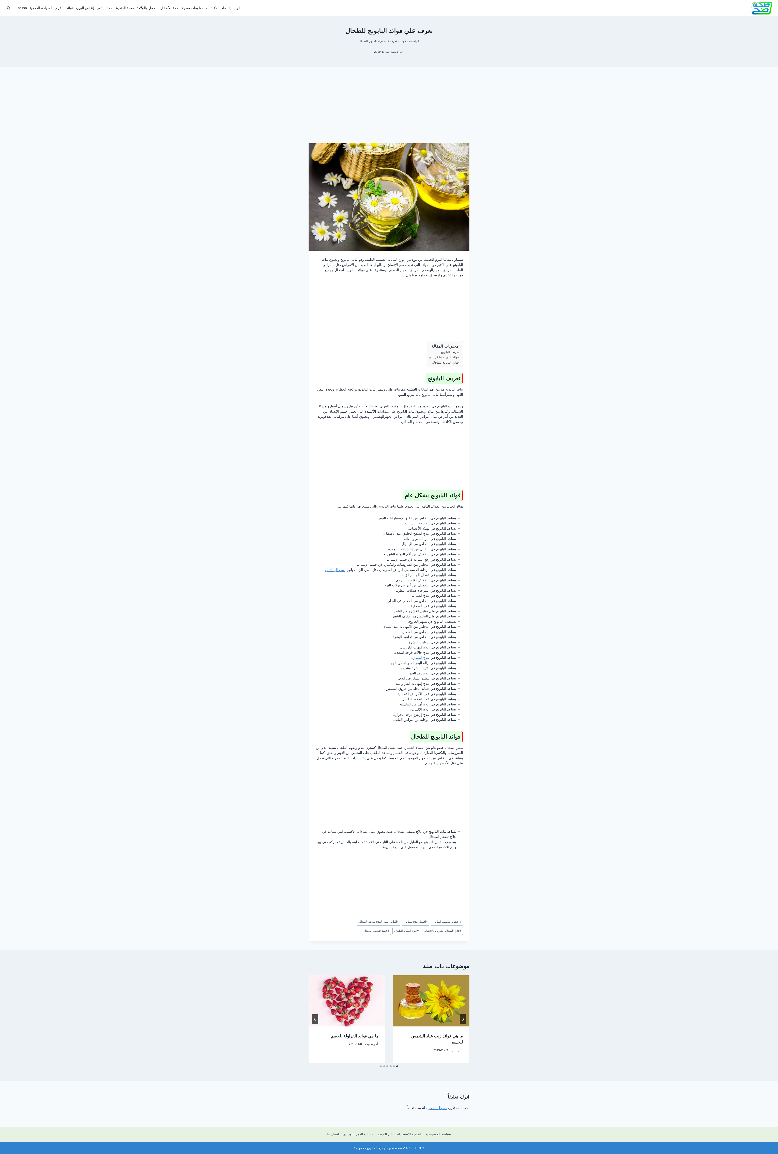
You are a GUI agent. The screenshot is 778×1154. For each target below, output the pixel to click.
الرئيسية (234, 8)
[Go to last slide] (463, 1019)
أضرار (59, 8)
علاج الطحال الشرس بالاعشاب (442, 930)
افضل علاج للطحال (415, 921)
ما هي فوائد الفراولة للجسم (354, 1036)
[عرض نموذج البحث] (8, 8)
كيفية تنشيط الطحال (376, 930)
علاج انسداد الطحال (406, 930)
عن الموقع (385, 1134)
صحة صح (395, 1148)
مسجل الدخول (436, 1108)
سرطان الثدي (335, 570)
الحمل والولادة (147, 8)
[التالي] (315, 1019)
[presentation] (431, 1000)
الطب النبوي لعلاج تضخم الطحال (379, 921)
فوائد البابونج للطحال (445, 362)
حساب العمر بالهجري (358, 1134)
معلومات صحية (192, 8)
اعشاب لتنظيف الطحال (447, 921)
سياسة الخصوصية (438, 1134)
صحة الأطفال (169, 8)
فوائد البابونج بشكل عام (444, 357)
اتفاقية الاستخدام (409, 1134)
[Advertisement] (389, 111)
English (21, 8)
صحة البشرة (125, 8)
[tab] (397, 1066)
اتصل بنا (333, 1134)
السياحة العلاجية (40, 8)
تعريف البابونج (450, 352)
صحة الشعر (105, 8)
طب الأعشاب (216, 8)
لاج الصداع (419, 658)
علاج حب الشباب (417, 523)
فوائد (70, 8)
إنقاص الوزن (85, 8)
